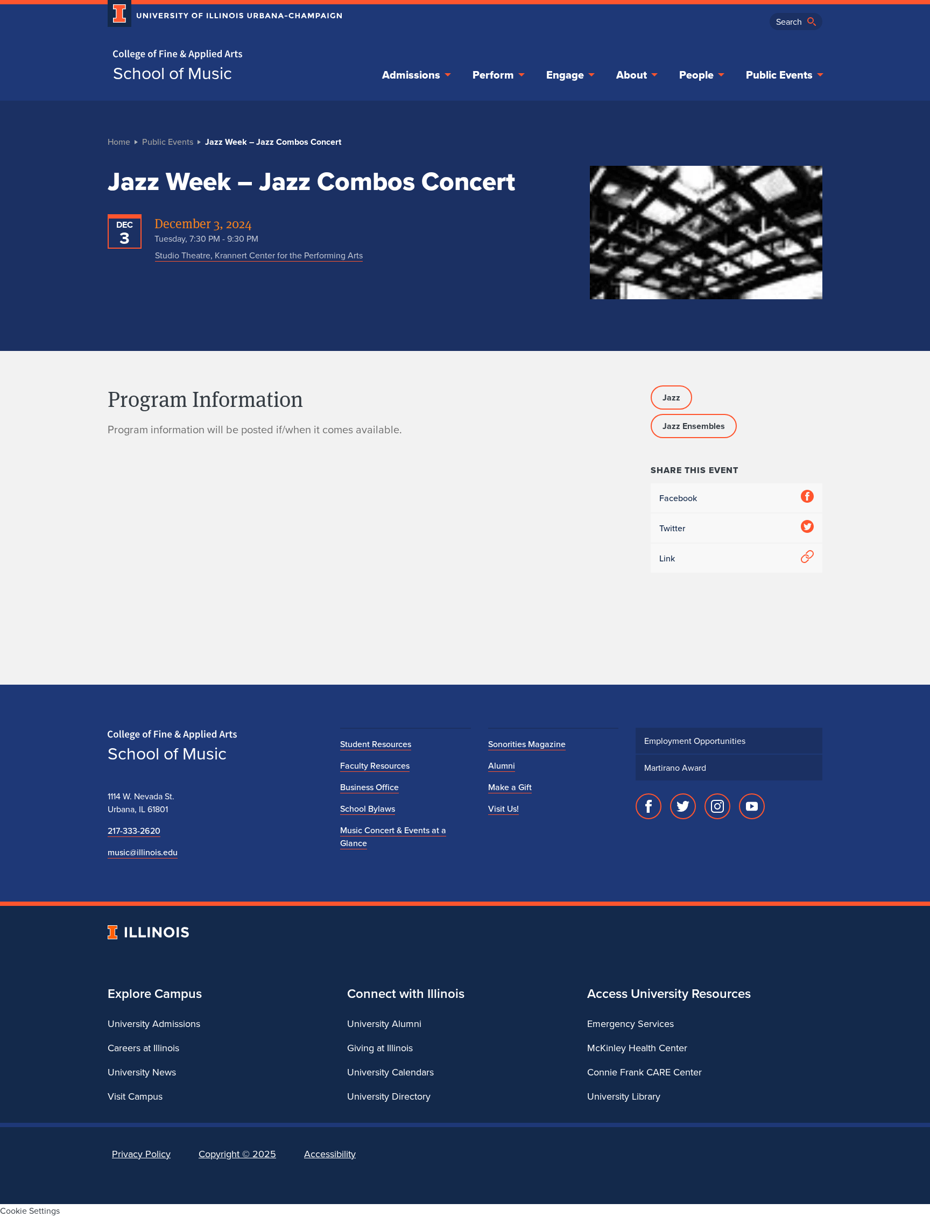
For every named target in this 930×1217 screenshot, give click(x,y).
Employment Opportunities (694, 741)
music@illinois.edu (143, 852)
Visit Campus (135, 1096)
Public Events (779, 75)
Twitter (672, 528)
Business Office (369, 787)
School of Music (172, 72)
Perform (493, 75)
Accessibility (330, 1153)
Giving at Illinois (380, 1047)
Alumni (501, 765)
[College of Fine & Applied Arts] (220, 54)
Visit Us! (503, 808)
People (696, 75)
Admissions (411, 75)
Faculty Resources (375, 765)
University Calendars (390, 1072)
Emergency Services (630, 1023)
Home (119, 141)
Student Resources (375, 744)
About (631, 75)
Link (667, 558)
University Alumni (384, 1023)
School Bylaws (367, 808)
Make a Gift (510, 787)
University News (142, 1072)
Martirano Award (675, 767)
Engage (565, 75)
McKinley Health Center (637, 1047)
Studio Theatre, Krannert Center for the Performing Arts (259, 255)
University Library (623, 1096)
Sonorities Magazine (527, 744)
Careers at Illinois (143, 1047)
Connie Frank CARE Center (644, 1072)
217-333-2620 (134, 830)
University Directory (389, 1096)
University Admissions (154, 1023)
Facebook (678, 498)
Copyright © (237, 1153)
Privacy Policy (141, 1153)
